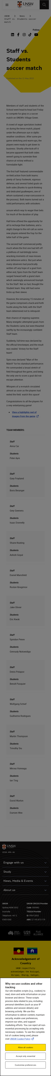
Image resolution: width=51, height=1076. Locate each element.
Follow (36, 29)
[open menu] (6, 4)
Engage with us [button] (13, 862)
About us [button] (9, 890)
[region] (25, 1027)
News (22, 16)
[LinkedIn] (13, 34)
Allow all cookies (25, 1047)
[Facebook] (18, 34)
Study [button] (7, 871)
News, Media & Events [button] (18, 881)
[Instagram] (24, 34)
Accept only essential (25, 1056)
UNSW (6, 16)
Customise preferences (25, 1065)
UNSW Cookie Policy (22, 1038)
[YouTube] (35, 34)
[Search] (44, 4)
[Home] (26, 4)
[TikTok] (30, 34)
